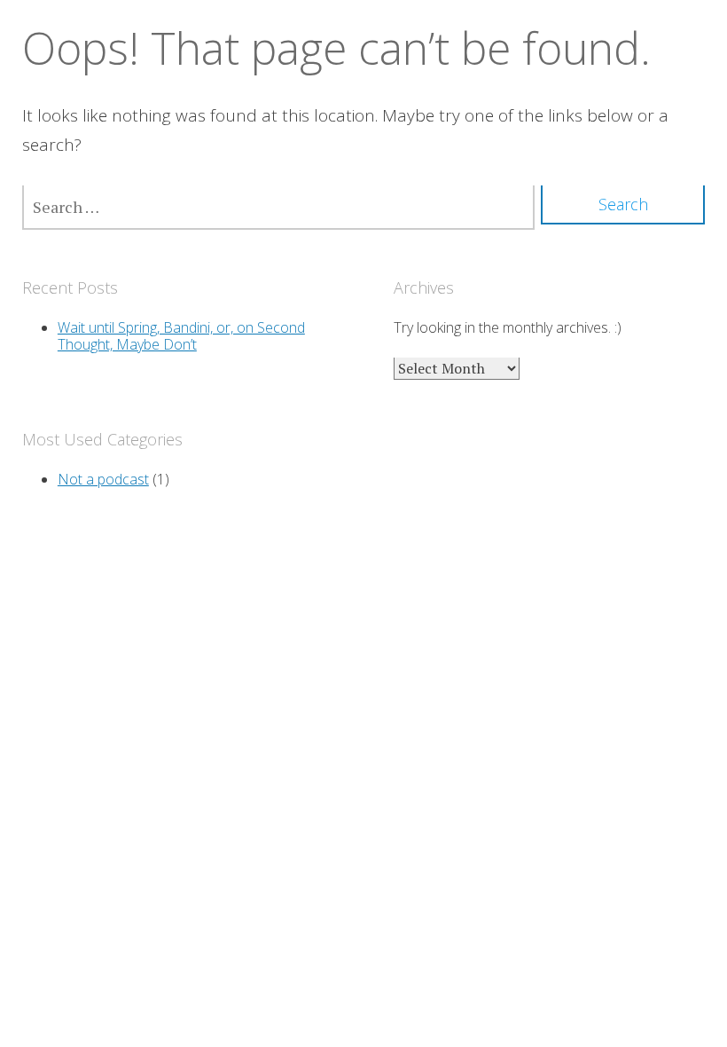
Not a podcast (103, 479)
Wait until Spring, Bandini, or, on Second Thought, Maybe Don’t (181, 336)
